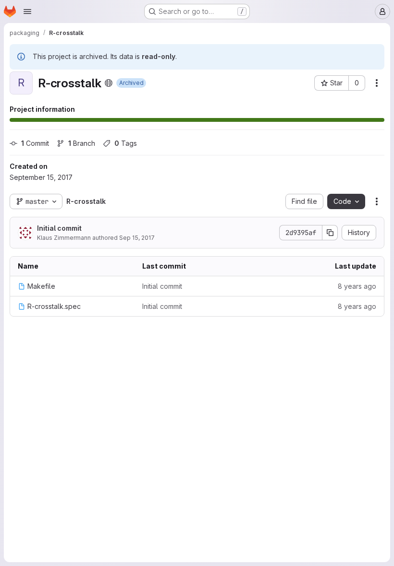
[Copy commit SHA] (330, 232)
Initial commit (59, 228)
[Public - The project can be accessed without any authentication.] (108, 83)
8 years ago (357, 286)
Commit (35, 143)
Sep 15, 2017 (137, 237)
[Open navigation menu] (27, 11)
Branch (81, 143)
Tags (125, 143)
